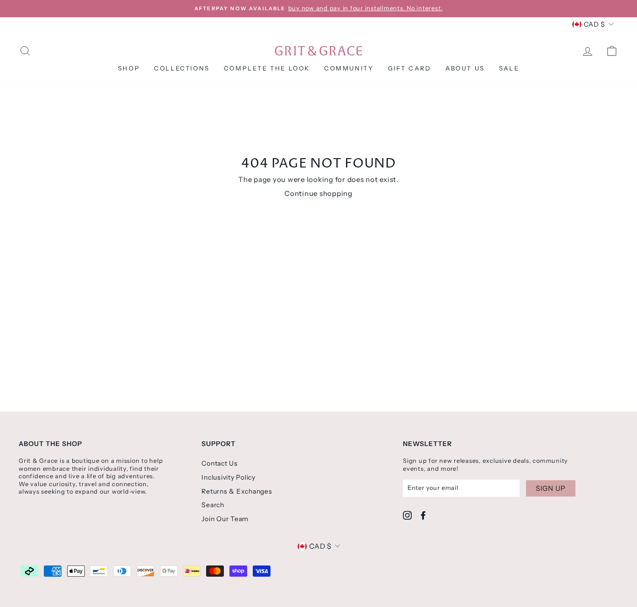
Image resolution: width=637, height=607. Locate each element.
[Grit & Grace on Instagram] (407, 515)
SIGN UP (551, 488)
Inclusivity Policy (228, 477)
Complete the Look (267, 68)
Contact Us (219, 463)
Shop (129, 68)
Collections (182, 68)
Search (212, 505)
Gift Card (409, 68)
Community (349, 68)
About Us (465, 68)
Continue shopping (318, 193)
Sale (509, 68)
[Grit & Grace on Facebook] (423, 515)
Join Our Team (225, 519)
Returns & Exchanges (236, 491)
